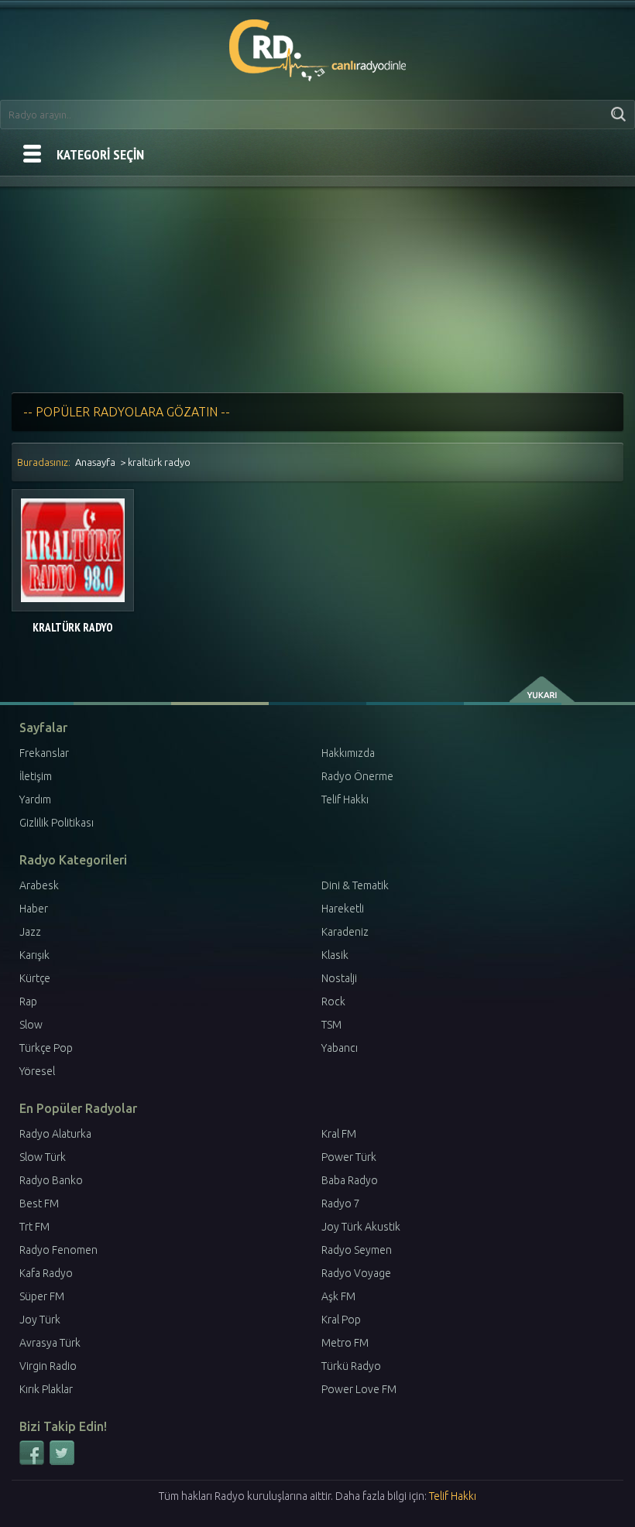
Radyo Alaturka (55, 1134)
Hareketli (342, 908)
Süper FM (41, 1296)
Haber (33, 908)
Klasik (334, 955)
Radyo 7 (340, 1203)
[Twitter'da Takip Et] (62, 1462)
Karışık (34, 955)
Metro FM (345, 1343)
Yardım (35, 799)
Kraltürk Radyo (73, 627)
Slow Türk (42, 1157)
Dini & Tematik (355, 885)
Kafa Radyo (46, 1273)
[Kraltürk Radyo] (73, 550)
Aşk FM (338, 1296)
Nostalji (339, 978)
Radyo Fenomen (58, 1250)
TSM (331, 1025)
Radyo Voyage (356, 1273)
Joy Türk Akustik (360, 1227)
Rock (333, 1001)
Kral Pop (341, 1319)
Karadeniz (345, 932)
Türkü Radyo (351, 1366)
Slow (31, 1025)
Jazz (30, 932)
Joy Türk (39, 1319)
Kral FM (338, 1134)
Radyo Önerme (357, 776)
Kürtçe (34, 978)
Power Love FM (358, 1389)
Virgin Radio (48, 1366)
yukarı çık (543, 689)
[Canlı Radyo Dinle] (318, 47)
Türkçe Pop (46, 1048)
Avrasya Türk (50, 1343)
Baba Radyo (349, 1180)
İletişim (35, 776)
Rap (28, 1001)
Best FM (39, 1203)
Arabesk (39, 885)
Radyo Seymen (356, 1250)
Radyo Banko (51, 1180)
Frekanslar (44, 753)
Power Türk (348, 1157)
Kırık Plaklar (46, 1389)
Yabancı (339, 1048)
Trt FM (34, 1227)
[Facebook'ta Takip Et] (33, 1462)
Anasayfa (95, 462)
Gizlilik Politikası (56, 823)
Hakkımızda (348, 753)
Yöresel (37, 1071)
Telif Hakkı (345, 799)
